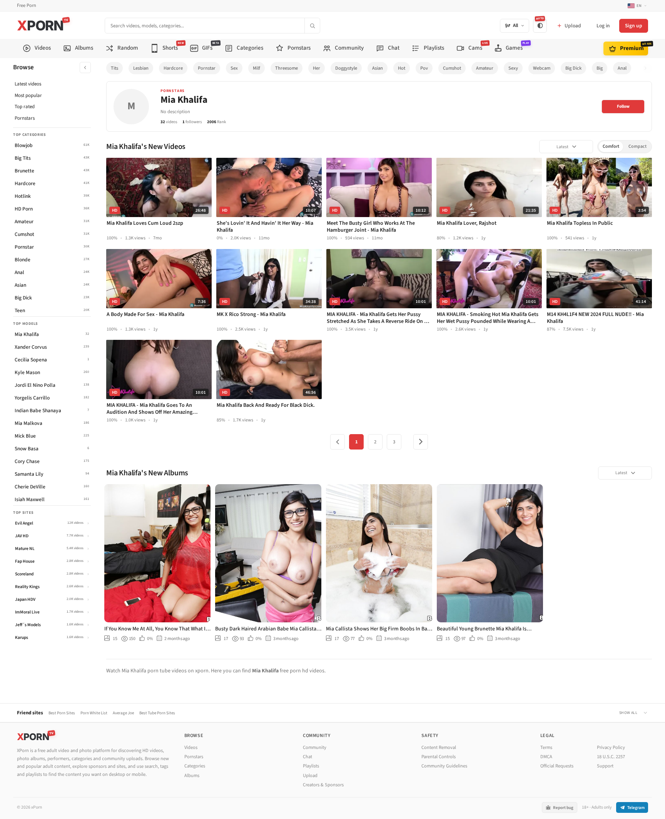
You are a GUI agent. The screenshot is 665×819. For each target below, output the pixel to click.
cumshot (452, 68)
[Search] (312, 25)
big (599, 68)
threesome (286, 68)
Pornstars (25, 118)
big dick (573, 68)
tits (114, 68)
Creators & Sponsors (323, 784)
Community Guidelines (444, 765)
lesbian (141, 68)
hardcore (173, 68)
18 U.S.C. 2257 (611, 756)
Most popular (28, 95)
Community (314, 747)
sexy (513, 68)
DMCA (546, 756)
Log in (603, 25)
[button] (647, 68)
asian (377, 68)
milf (256, 68)
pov (424, 68)
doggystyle (346, 68)
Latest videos (28, 83)
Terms (546, 747)
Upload (310, 775)
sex (234, 68)
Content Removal (438, 747)
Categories (194, 765)
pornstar (207, 68)
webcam (541, 68)
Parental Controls (438, 756)
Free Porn (26, 5)
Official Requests (556, 765)
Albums (191, 775)
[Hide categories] (85, 67)
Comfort (611, 146)
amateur (484, 68)
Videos (190, 747)
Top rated (25, 106)
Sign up (633, 25)
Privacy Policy (611, 747)
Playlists (311, 765)
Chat (307, 756)
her (316, 68)
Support (605, 765)
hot (401, 68)
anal (622, 68)
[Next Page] (420, 442)
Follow (623, 106)
